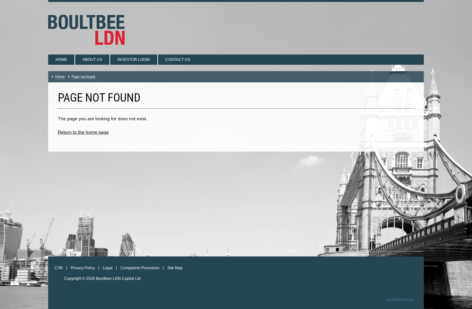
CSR (59, 268)
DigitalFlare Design (400, 299)
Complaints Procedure (140, 268)
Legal (108, 268)
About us (92, 59)
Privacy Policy (83, 268)
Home (61, 59)
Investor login (134, 59)
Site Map (175, 268)
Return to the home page (83, 132)
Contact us (177, 59)
